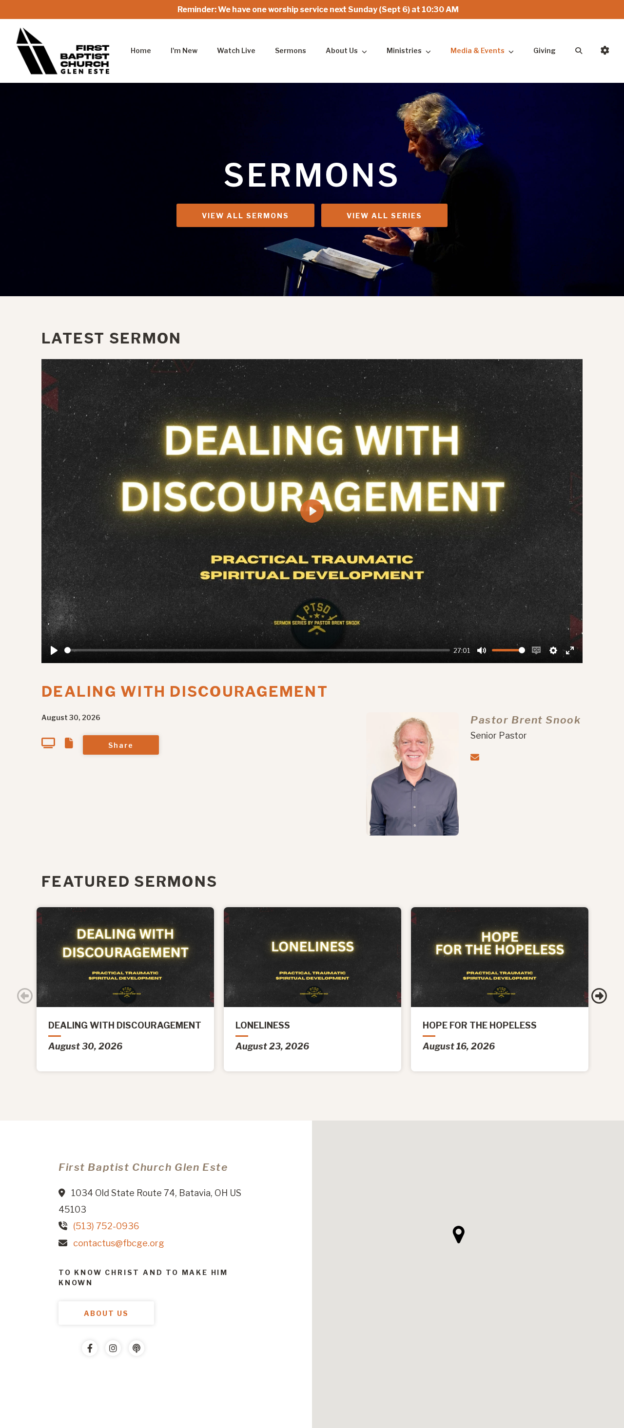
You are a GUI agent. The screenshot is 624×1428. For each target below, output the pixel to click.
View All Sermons (245, 215)
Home (141, 50)
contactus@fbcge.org (118, 1243)
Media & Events (477, 50)
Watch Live (236, 50)
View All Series (384, 215)
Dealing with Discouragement (184, 691)
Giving (544, 50)
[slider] (257, 650)
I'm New (184, 50)
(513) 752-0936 (106, 1226)
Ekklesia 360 (78, 1377)
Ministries (404, 50)
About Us (342, 50)
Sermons (290, 50)
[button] (458, 1234)
